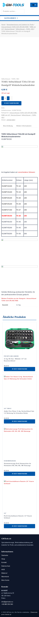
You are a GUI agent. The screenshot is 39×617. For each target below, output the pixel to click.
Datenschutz (5, 566)
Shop (3, 559)
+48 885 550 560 (7, 604)
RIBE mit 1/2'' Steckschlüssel (11, 115)
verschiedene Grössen (26, 172)
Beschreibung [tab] (8, 126)
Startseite (4, 555)
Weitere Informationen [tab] (23, 126)
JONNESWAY (10, 120)
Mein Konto (5, 580)
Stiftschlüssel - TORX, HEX (10, 79)
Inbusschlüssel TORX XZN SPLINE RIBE (23, 113)
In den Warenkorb (11, 103)
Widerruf (4, 573)
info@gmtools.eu (7, 602)
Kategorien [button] (10, 18)
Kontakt (4, 562)
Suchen (27, 11)
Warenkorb (5, 576)
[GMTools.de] (15, 5)
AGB (3, 569)
